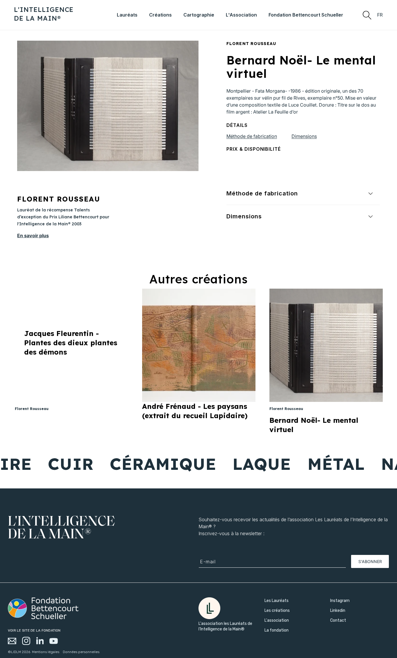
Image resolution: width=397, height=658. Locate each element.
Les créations (277, 610)
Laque (246, 464)
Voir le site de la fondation (34, 630)
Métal (321, 464)
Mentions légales (45, 652)
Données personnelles (81, 652)
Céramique (148, 464)
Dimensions (304, 136)
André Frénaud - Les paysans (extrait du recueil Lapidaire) (195, 411)
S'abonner (370, 561)
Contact (338, 620)
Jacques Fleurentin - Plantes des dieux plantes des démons (70, 342)
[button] (367, 15)
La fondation (276, 630)
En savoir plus (33, 235)
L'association (276, 620)
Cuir (55, 464)
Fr (380, 15)
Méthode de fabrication (251, 136)
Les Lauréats (276, 600)
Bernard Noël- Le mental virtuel (313, 425)
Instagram (340, 600)
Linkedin (337, 610)
